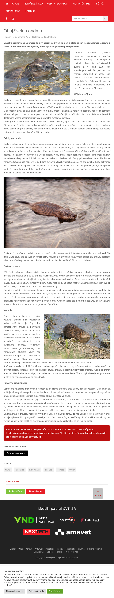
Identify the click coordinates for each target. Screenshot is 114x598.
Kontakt (30, 11)
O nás (15, 3)
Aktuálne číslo (33, 3)
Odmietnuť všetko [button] (36, 591)
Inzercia (60, 549)
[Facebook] (6, 18)
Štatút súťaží (39, 552)
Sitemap (74, 552)
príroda (60, 470)
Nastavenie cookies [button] (14, 591)
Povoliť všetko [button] (55, 591)
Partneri (59, 552)
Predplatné (13, 11)
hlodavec (20, 470)
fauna (7, 470)
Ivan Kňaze (34, 470)
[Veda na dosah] (34, 520)
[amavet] (73, 532)
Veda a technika (57, 3)
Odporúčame (81, 3)
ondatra (48, 470)
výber (72, 470)
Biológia (36, 37)
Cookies (50, 552)
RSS (67, 552)
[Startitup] (67, 520)
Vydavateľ (39, 549)
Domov (13, 549)
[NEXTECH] (36, 532)
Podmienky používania (75, 549)
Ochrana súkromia (94, 549)
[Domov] (7, 3)
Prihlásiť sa (15, 491)
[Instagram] (13, 18)
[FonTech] (90, 520)
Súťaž (99, 3)
